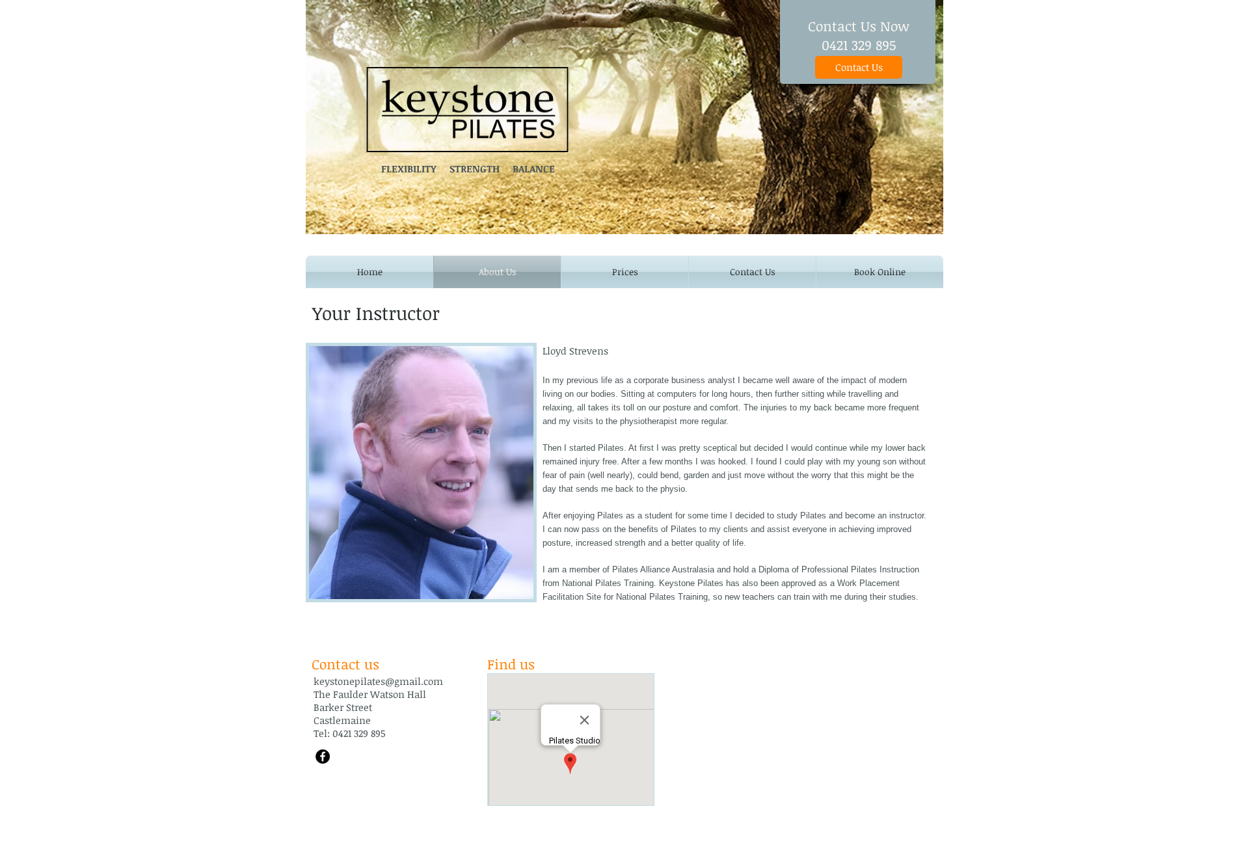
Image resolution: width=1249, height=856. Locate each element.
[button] (752, 272)
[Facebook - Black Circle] (323, 756)
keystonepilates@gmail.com (378, 681)
